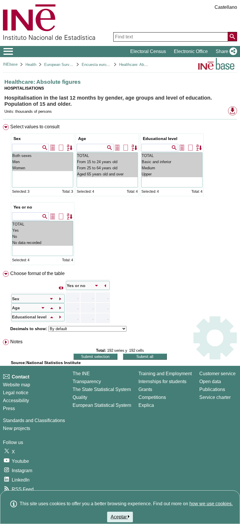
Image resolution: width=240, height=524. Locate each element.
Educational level (160, 138)
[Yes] (42, 230)
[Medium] (172, 168)
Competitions (152, 397)
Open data (210, 381)
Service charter (215, 397)
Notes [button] (16, 341)
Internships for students (162, 381)
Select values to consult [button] (34, 126)
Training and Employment (165, 373)
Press (9, 408)
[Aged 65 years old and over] (107, 174)
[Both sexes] (42, 156)
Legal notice (15, 392)
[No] (42, 236)
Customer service (217, 373)
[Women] (42, 168)
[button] (225, 51)
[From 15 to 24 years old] (107, 162)
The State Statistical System (102, 389)
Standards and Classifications (34, 420)
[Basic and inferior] (172, 162)
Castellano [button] (226, 7)
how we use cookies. (211, 503)
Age (82, 138)
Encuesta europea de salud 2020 (109, 64)
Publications (212, 389)
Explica (146, 405)
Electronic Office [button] (191, 51)
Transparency (87, 381)
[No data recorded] (42, 243)
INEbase (10, 64)
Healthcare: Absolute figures (143, 64)
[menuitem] (120, 196)
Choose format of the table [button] (37, 273)
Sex (17, 138)
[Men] (42, 162)
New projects (16, 428)
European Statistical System (102, 405)
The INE (81, 373)
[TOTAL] (107, 156)
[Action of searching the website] (232, 36)
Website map (16, 384)
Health (30, 64)
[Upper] (172, 174)
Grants (145, 389)
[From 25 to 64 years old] (107, 168)
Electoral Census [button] (148, 51)
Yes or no (22, 207)
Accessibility (16, 400)
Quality (80, 397)
